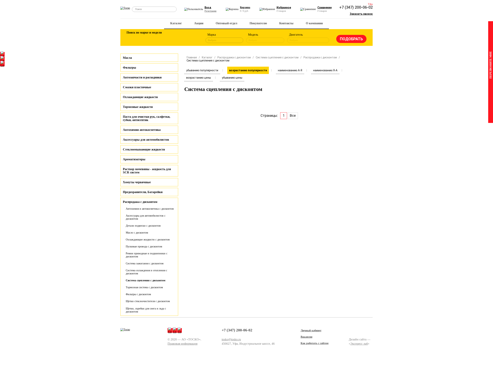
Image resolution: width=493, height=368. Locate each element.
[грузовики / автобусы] (156, 38)
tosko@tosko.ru (231, 339)
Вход (208, 7)
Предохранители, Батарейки (143, 192)
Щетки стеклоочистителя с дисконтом (148, 301)
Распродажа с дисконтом (234, 57)
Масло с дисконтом (137, 232)
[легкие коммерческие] (144, 38)
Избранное (284, 7)
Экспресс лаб (359, 343)
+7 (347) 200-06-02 (356, 7)
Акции (198, 23)
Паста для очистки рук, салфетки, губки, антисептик (146, 118)
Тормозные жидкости (138, 106)
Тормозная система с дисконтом (144, 287)
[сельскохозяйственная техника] (169, 38)
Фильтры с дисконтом (138, 294)
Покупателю (258, 23)
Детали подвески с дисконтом (143, 225)
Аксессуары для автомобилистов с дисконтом (145, 217)
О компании (314, 23)
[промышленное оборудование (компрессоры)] (194, 38)
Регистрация (210, 11)
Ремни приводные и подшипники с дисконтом (146, 255)
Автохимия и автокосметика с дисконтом (150, 208)
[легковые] (131, 38)
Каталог (176, 23)
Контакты (286, 23)
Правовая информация (182, 343)
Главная (192, 57)
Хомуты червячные (137, 182)
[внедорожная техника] (181, 38)
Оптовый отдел (226, 23)
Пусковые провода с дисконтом (144, 246)
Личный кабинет (311, 330)
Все (293, 115)
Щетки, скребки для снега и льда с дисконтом (146, 310)
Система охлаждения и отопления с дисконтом (146, 272)
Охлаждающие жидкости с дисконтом (148, 239)
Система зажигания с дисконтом (144, 263)
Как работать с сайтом (315, 343)
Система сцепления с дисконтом (145, 280)
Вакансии (306, 336)
